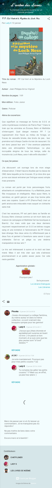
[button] (48, 19)
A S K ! (14, 355)
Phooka (15, 311)
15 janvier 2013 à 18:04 (33, 366)
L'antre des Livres (26, 5)
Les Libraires (44, 287)
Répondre (16, 350)
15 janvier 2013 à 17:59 (26, 356)
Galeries (33, 483)
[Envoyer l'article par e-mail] (8, 302)
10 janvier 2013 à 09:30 (27, 311)
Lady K (22, 327)
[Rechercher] (48, 5)
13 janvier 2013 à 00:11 (33, 327)
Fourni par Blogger (27, 478)
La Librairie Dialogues (40, 284)
